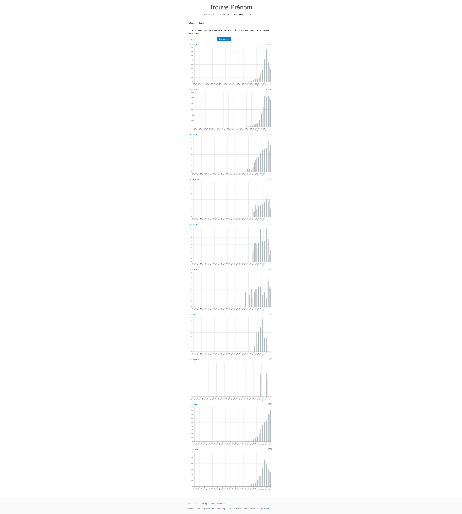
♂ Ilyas (193, 404)
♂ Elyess (194, 179)
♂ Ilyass (194, 134)
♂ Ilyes (193, 89)
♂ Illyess (194, 359)
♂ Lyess (194, 269)
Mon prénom (239, 14)
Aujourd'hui (209, 14)
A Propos (254, 14)
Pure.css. (255, 509)
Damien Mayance (217, 504)
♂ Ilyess (194, 44)
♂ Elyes (194, 449)
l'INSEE (210, 509)
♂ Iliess (194, 314)
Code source (265, 509)
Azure (232, 509)
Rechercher (223, 39)
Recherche (224, 14)
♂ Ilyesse (195, 224)
